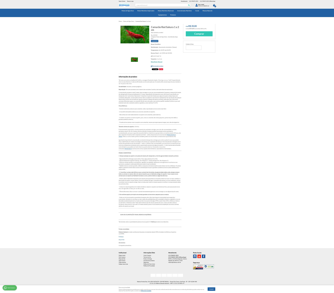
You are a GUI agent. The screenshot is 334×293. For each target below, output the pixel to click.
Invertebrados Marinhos (184, 10)
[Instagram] (195, 256)
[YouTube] (199, 256)
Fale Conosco (122, 257)
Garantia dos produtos (149, 260)
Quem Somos (122, 1)
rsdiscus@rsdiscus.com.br (174, 262)
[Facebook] (203, 256)
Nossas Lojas (130, 1)
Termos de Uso (147, 257)
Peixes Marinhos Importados (145, 10)
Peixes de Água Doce (128, 10)
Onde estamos (122, 262)
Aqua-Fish (121, 239)
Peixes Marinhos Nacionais (166, 10)
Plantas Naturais (207, 10)
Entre (199, 6)
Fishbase (121, 236)
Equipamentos (162, 15)
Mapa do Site (122, 259)
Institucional (122, 252)
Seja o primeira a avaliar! (157, 32)
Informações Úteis (149, 252)
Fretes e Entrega (148, 259)
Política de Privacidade (149, 265)
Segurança (146, 262)
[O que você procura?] (188, 5)
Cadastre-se (206, 6)
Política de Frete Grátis (149, 264)
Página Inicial (122, 255)
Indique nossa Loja (123, 264)
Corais (197, 10)
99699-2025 (193, 1)
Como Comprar (147, 255)
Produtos (173, 15)
